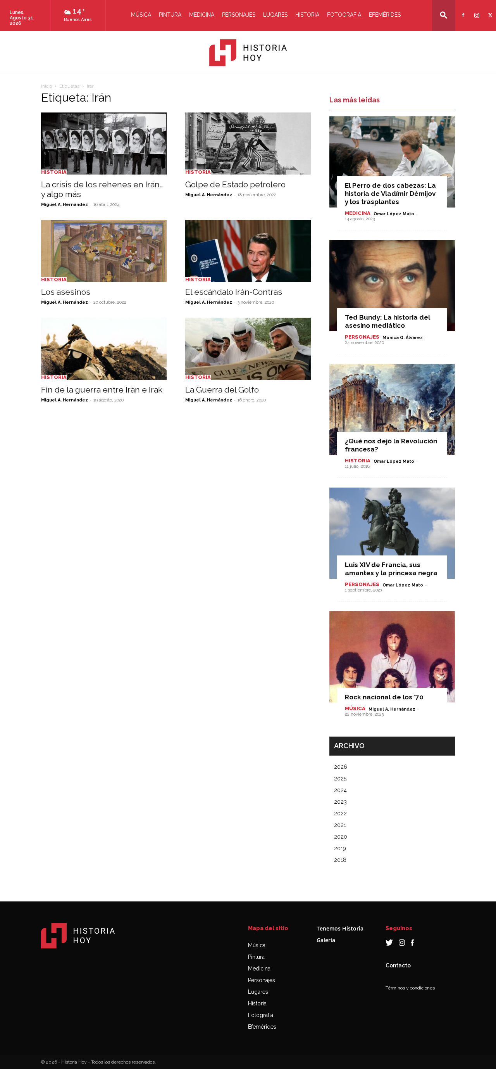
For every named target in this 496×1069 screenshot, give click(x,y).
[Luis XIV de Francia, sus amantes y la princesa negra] (392, 533)
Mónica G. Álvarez (402, 337)
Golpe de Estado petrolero (235, 184)
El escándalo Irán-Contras (233, 292)
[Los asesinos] (104, 251)
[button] (444, 15)
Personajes (238, 15)
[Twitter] (489, 10)
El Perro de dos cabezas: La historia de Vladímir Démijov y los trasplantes (390, 194)
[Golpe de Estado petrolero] (248, 143)
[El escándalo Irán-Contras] (248, 251)
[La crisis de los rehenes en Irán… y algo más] (104, 143)
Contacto (398, 965)
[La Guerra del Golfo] (248, 349)
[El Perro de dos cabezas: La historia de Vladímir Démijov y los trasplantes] (392, 162)
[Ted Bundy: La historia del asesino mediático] (392, 285)
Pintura (170, 15)
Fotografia (344, 15)
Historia (307, 15)
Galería (326, 940)
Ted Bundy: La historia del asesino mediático (387, 321)
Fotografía (260, 1015)
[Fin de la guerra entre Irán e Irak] (104, 349)
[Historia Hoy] (248, 52)
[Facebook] (462, 10)
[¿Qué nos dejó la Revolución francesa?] (392, 409)
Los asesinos (65, 292)
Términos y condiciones (410, 988)
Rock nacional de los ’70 (384, 697)
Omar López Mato (394, 213)
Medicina (201, 15)
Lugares (275, 15)
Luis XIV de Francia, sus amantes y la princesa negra (391, 569)
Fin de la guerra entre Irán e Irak (101, 389)
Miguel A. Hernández (64, 204)
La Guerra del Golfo (222, 389)
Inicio (46, 86)
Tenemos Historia (340, 928)
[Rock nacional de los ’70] (392, 656)
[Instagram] (475, 10)
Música (141, 15)
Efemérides (385, 15)
